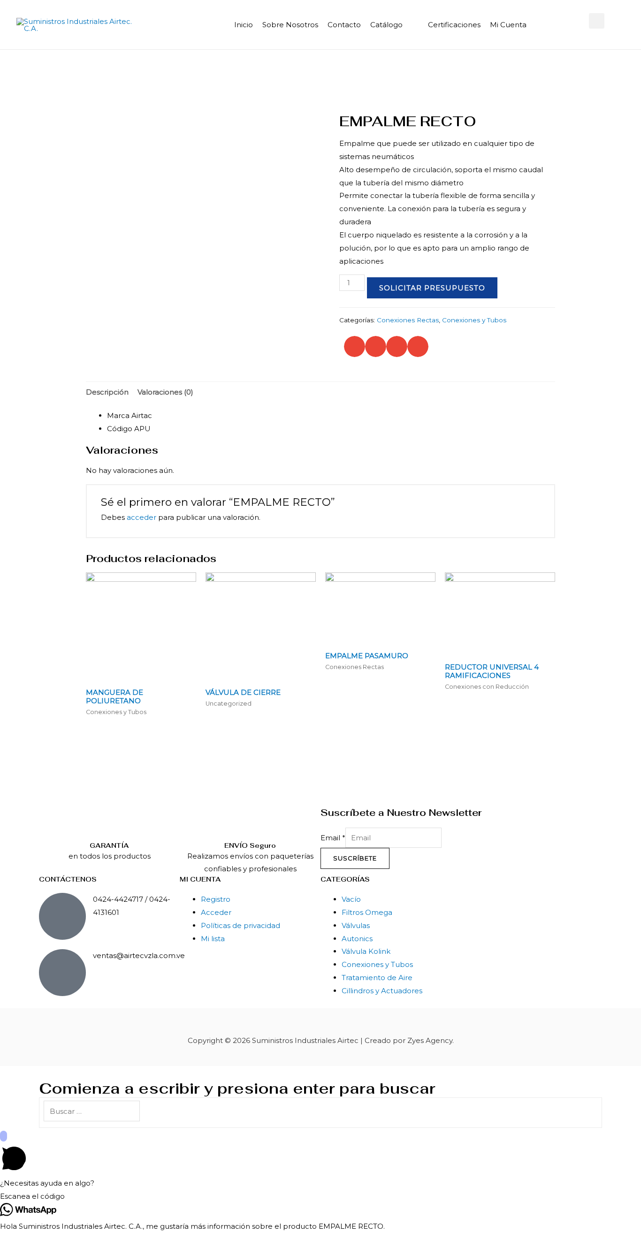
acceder (141, 517)
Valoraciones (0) (165, 392)
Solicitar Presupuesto (432, 287)
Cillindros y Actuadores (382, 990)
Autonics (357, 938)
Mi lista (213, 938)
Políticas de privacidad (240, 925)
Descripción (107, 392)
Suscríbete (355, 858)
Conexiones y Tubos (474, 320)
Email (332, 837)
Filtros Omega (367, 912)
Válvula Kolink (366, 951)
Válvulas (356, 925)
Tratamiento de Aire (377, 977)
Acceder (216, 912)
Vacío (351, 899)
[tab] (107, 392)
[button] (596, 21)
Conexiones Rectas (408, 320)
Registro (215, 899)
